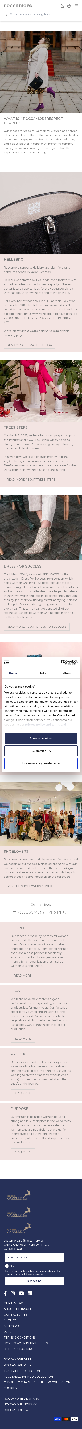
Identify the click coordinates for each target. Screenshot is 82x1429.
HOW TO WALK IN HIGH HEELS (26, 1343)
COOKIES (10, 1388)
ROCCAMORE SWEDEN (20, 1410)
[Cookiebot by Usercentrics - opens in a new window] (61, 662)
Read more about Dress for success (37, 626)
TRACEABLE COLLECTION (22, 1371)
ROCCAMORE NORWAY (20, 1404)
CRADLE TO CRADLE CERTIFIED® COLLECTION (37, 1382)
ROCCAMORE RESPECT (20, 1365)
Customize (39, 750)
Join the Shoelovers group (29, 886)
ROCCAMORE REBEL (18, 1359)
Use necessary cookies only (41, 763)
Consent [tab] (14, 672)
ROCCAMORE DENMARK (21, 1398)
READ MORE (23, 1093)
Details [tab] (41, 672)
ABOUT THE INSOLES (19, 1309)
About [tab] (67, 672)
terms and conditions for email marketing (34, 1271)
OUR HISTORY (14, 1303)
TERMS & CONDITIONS (20, 1337)
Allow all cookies (41, 738)
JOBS (7, 1332)
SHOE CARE (12, 1320)
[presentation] (35, 14)
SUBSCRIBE (34, 1281)
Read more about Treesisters (31, 479)
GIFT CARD (11, 1326)
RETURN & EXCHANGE (19, 1349)
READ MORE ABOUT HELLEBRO (29, 345)
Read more (23, 975)
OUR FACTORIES (15, 1314)
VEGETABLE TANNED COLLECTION (28, 1376)
